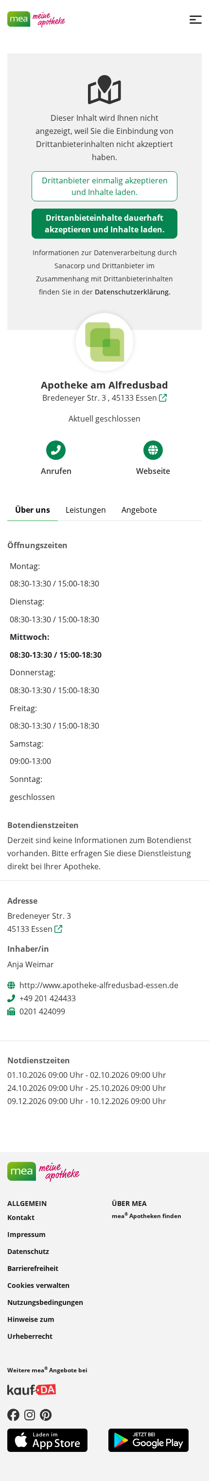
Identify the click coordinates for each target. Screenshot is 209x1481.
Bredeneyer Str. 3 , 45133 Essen (100, 397)
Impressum (26, 1233)
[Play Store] (148, 1439)
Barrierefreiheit (32, 1267)
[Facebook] (13, 1414)
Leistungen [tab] (86, 510)
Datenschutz (28, 1250)
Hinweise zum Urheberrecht (30, 1327)
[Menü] (196, 19)
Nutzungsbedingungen (45, 1301)
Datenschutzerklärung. (133, 291)
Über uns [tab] (32, 510)
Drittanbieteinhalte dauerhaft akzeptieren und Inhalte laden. (105, 223)
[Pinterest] (46, 1414)
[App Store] (47, 1439)
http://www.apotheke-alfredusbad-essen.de (98, 985)
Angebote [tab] (139, 510)
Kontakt (21, 1216)
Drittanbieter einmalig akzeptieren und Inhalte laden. (105, 186)
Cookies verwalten (38, 1284)
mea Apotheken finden (146, 1215)
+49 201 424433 (47, 998)
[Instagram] (29, 1414)
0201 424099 (42, 1011)
